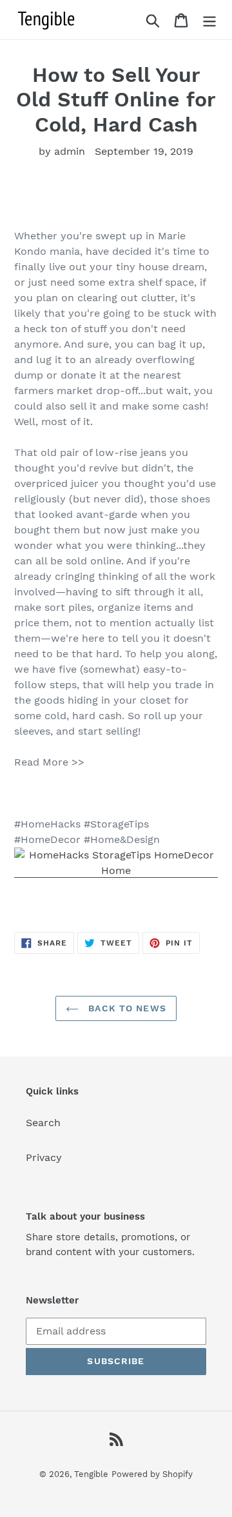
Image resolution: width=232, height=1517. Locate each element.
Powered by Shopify (152, 1474)
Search (43, 1122)
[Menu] (209, 19)
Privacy (44, 1157)
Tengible (91, 1474)
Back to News (125, 1008)
